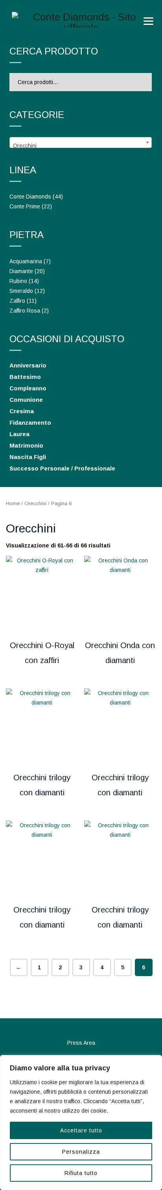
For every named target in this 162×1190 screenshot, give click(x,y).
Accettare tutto (81, 1130)
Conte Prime (24, 206)
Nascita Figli (27, 457)
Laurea (19, 434)
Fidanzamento (30, 422)
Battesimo (25, 376)
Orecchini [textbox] (25, 145)
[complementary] (81, 1122)
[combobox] (80, 142)
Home (13, 503)
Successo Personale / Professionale (62, 468)
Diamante (21, 271)
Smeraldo (21, 291)
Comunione (26, 399)
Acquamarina (25, 261)
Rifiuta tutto (81, 1173)
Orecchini (35, 503)
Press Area (81, 1043)
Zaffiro (17, 301)
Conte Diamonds (30, 196)
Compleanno (27, 388)
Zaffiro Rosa (24, 310)
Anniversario (27, 365)
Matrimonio (26, 445)
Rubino (18, 281)
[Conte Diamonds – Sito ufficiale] (81, 19)
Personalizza (81, 1152)
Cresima (21, 411)
